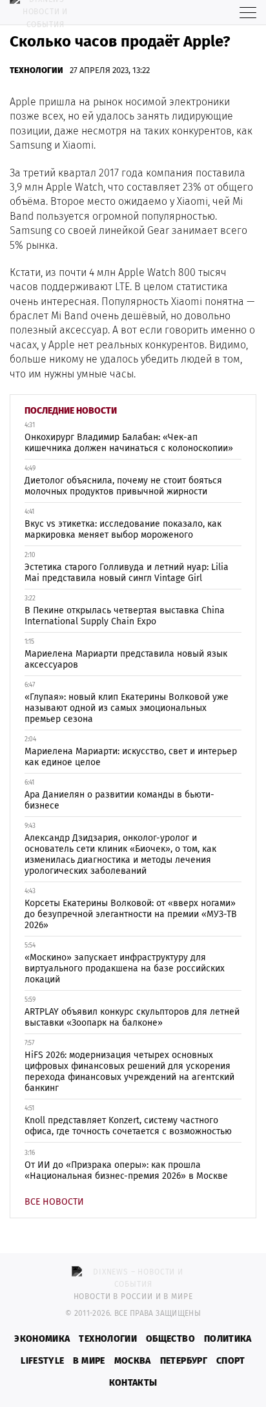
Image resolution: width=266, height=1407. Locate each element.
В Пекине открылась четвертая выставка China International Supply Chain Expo (125, 616)
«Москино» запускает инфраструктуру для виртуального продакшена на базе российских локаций (125, 968)
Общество (170, 1338)
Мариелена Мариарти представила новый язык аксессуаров (126, 659)
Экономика (42, 1338)
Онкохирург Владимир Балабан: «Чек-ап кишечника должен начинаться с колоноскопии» (129, 443)
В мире (89, 1360)
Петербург (183, 1360)
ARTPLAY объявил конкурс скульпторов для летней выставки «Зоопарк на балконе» (132, 1017)
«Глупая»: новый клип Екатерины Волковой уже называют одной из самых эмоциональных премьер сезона (127, 708)
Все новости (54, 1201)
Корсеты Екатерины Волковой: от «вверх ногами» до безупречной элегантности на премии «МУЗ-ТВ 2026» (131, 914)
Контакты (133, 1382)
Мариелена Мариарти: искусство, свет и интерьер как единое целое (131, 757)
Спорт (230, 1360)
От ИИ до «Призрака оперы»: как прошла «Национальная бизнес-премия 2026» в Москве (126, 1170)
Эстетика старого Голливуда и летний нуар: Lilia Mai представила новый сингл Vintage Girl (127, 573)
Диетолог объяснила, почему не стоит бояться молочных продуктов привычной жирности (123, 486)
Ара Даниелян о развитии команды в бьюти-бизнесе (119, 800)
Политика (228, 1338)
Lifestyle (42, 1360)
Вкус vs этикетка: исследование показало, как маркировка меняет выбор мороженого (123, 529)
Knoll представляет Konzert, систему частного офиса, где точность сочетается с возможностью (128, 1126)
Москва (132, 1360)
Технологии (36, 70)
